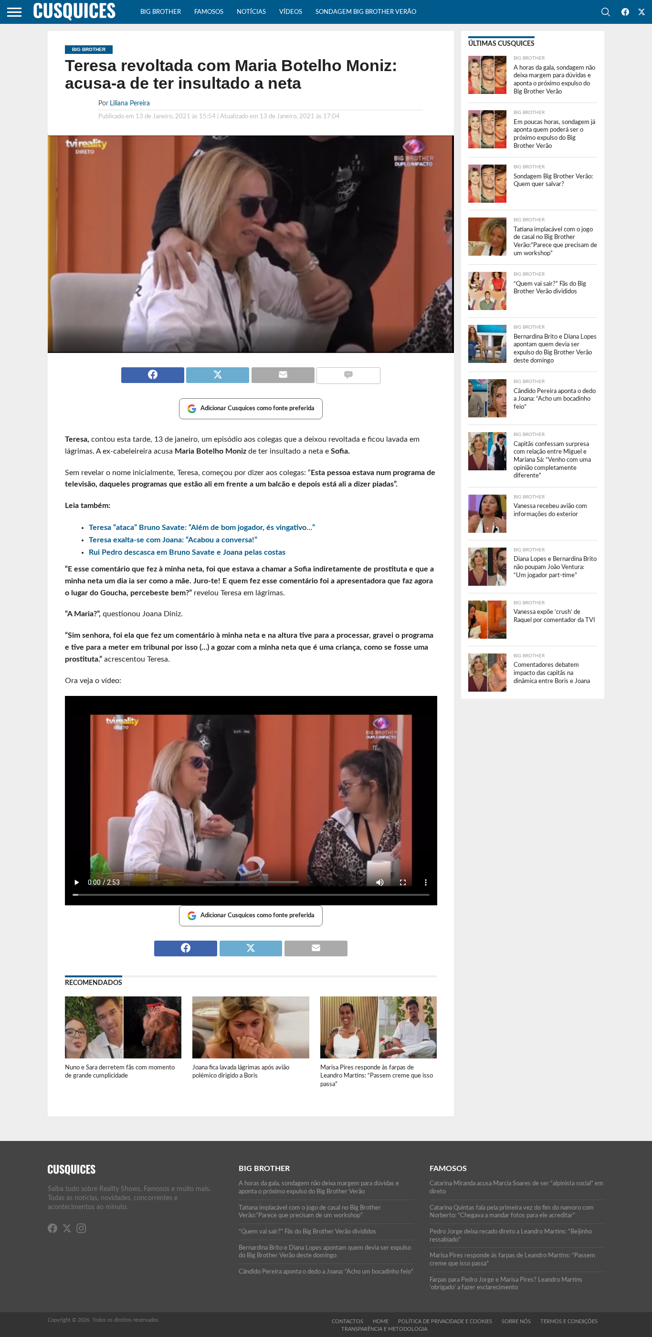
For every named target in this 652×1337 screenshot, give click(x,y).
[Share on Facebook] (152, 371)
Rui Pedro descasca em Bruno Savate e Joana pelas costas (187, 552)
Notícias (251, 12)
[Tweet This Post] (217, 371)
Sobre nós (516, 1321)
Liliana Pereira (130, 103)
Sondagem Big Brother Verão (365, 12)
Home (381, 1321)
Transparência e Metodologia (384, 1329)
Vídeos (290, 12)
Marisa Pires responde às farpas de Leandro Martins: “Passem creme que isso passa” (376, 1076)
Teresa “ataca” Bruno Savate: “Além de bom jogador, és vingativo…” (202, 527)
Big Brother (160, 12)
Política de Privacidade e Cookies (445, 1321)
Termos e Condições (569, 1321)
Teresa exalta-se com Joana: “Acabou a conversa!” (173, 540)
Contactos (347, 1321)
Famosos (208, 12)
